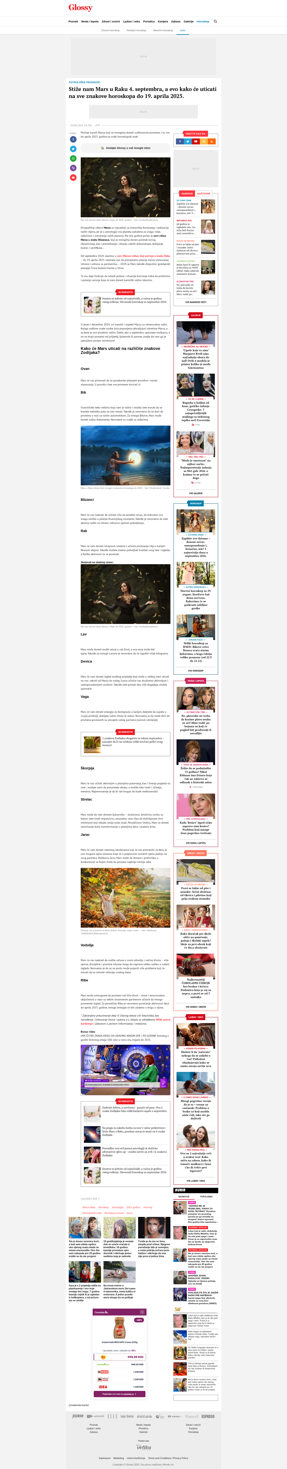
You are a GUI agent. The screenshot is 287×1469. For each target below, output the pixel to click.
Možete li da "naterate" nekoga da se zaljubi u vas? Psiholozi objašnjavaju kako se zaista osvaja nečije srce (195, 1059)
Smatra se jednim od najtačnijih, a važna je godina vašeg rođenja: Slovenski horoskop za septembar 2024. (134, 300)
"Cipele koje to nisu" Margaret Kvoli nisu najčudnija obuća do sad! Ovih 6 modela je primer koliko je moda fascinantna (195, 358)
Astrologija (117, 1207)
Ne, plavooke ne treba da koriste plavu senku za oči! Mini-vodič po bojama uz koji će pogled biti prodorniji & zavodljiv (187, 289)
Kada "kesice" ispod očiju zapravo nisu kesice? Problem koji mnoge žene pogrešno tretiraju (196, 828)
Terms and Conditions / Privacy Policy (168, 1458)
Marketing (118, 1458)
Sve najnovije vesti (195, 302)
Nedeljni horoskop (136, 30)
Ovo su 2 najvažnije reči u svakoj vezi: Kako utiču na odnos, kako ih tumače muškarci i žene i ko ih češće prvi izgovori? (195, 1162)
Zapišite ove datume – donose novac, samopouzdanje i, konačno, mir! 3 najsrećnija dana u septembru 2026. (187, 208)
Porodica (149, 21)
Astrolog (147, 1207)
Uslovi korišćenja (136, 1458)
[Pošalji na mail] (73, 177)
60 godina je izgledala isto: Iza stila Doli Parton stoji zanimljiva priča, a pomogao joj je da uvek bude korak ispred (188, 229)
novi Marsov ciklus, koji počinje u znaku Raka (143, 256)
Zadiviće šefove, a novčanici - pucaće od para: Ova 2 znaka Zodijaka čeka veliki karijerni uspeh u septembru (134, 1109)
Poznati (73, 21)
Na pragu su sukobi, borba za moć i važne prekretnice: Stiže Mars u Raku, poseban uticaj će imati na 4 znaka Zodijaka (134, 1131)
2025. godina (133, 1207)
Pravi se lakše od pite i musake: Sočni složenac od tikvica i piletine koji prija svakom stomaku (188, 249)
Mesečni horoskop (163, 30)
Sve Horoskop (196, 670)
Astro (183, 30)
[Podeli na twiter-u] (73, 149)
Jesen (129, 1213)
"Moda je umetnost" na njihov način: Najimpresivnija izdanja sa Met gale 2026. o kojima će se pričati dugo (196, 469)
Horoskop (203, 21)
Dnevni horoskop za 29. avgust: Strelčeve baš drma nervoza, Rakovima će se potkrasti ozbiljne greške (196, 599)
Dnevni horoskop (110, 30)
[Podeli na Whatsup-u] (73, 158)
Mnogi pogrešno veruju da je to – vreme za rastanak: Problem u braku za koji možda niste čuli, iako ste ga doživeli (196, 1109)
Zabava (175, 21)
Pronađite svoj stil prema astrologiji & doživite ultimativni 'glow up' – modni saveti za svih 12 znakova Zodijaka (134, 1152)
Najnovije (183, 1197)
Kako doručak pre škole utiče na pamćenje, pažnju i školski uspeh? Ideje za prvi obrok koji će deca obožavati (195, 940)
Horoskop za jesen (114, 1213)
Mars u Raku (88, 1207)
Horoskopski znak (91, 1213)
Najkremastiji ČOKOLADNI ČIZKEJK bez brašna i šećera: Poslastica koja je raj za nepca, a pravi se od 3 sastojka (196, 988)
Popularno (206, 1197)
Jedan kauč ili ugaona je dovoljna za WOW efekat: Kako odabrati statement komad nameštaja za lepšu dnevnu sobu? (188, 269)
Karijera (163, 21)
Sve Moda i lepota (196, 843)
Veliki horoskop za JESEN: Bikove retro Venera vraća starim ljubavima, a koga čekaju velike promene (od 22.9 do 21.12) (196, 651)
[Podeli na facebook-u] (73, 139)
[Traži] (216, 21)
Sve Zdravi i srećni (196, 1006)
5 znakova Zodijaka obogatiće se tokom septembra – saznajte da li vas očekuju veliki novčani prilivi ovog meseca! (133, 742)
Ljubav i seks (131, 21)
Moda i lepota (90, 21)
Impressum (104, 1458)
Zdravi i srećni (111, 21)
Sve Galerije (196, 493)
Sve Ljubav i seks (196, 1180)
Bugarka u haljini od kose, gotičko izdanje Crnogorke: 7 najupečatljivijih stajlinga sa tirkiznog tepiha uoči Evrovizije (196, 411)
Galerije (189, 21)
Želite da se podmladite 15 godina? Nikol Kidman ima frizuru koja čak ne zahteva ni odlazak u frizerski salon (196, 775)
